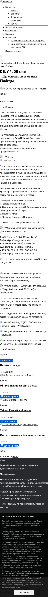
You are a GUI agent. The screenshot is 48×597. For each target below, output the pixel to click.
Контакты (9, 34)
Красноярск (16, 17)
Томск (14, 23)
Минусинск (16, 20)
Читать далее (6, 360)
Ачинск (14, 10)
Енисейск (15, 13)
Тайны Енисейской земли (15, 410)
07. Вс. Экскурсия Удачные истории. (22, 435)
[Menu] (1, 56)
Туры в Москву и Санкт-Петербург (28, 40)
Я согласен (24, 592)
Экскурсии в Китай (14, 27)
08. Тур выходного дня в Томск (18, 385)
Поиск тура (10, 37)
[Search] (1, 60)
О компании (11, 30)
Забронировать (11, 396)
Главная (4, 63)
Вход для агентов (13, 50)
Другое (11, 63)
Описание (10, 107)
